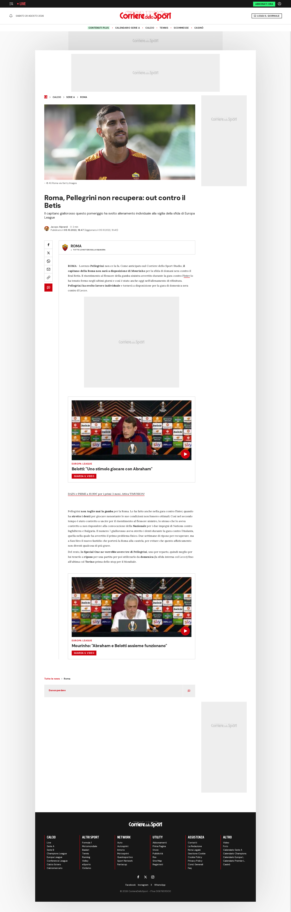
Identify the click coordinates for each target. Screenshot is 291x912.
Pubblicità (158, 853)
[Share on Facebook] (48, 245)
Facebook (130, 884)
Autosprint (123, 846)
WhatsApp (160, 884)
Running (86, 857)
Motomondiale (89, 846)
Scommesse (181, 27)
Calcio (149, 27)
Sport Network (125, 860)
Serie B (50, 849)
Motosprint (123, 853)
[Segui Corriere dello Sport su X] (145, 877)
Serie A (70, 97)
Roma (83, 97)
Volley (85, 860)
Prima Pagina (159, 846)
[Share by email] (48, 269)
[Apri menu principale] (11, 4)
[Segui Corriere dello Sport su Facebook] (138, 877)
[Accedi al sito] (280, 4)
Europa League (82, 464)
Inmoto (121, 849)
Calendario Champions (234, 853)
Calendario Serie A (127, 27)
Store (156, 849)
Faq (190, 868)
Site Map (157, 860)
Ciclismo (86, 868)
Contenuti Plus (99, 27)
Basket (85, 849)
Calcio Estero (54, 864)
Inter (187, 275)
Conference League (57, 860)
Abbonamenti (160, 842)
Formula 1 (87, 842)
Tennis (164, 27)
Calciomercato (54, 868)
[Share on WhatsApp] (48, 261)
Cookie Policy (195, 857)
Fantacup (122, 864)
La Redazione (195, 846)
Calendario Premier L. (234, 860)
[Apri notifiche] (11, 16)
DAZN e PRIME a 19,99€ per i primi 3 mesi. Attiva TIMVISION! (106, 494)
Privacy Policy (195, 860)
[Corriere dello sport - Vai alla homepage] (145, 16)
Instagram (143, 884)
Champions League (57, 853)
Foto (225, 846)
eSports (86, 864)
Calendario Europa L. (233, 857)
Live (23, 4)
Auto (119, 842)
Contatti (192, 842)
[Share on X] (48, 253)
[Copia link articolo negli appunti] (48, 277)
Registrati (158, 864)
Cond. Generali (195, 864)
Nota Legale (194, 849)
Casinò (199, 27)
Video (226, 842)
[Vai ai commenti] (48, 288)
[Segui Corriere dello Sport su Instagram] (153, 877)
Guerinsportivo (125, 857)
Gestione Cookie (197, 853)
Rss (154, 857)
